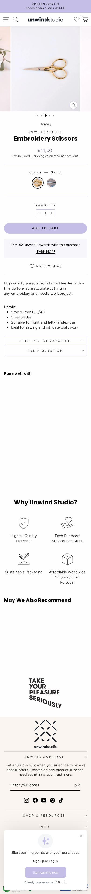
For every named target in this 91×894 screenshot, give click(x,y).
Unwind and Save (44, 757)
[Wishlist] (77, 19)
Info (44, 827)
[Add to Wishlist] (9, 427)
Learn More (45, 252)
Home (44, 124)
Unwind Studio (45, 132)
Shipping (38, 156)
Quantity (45, 205)
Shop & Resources (44, 815)
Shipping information (45, 341)
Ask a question (45, 350)
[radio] (38, 183)
